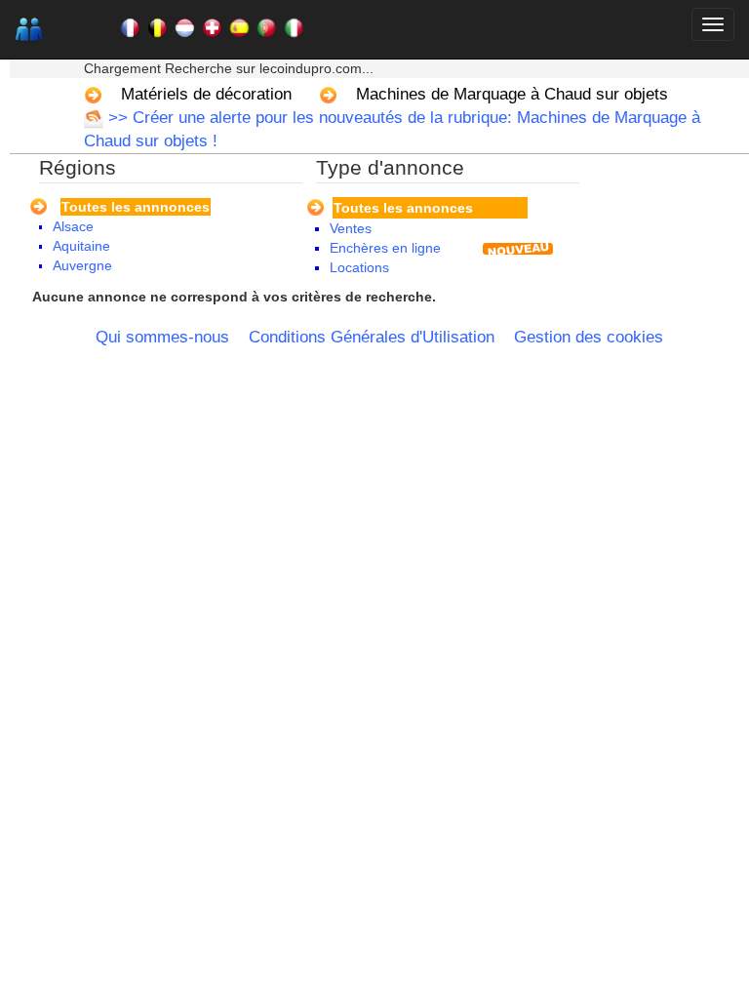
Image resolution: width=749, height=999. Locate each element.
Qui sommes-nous (162, 337)
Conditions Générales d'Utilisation (371, 337)
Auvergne (82, 265)
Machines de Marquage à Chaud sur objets (512, 94)
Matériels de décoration (206, 94)
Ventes (351, 228)
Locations (359, 267)
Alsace (73, 226)
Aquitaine (81, 246)
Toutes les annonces (403, 208)
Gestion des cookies (588, 337)
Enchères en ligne (385, 248)
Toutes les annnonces (135, 207)
